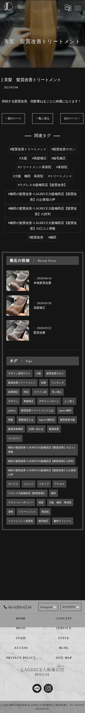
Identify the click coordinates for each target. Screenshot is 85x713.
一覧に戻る (42, 118)
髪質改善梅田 (15, 429)
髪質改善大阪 (67, 420)
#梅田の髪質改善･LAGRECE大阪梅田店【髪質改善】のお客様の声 (42, 196)
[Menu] (78, 8)
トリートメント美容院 (20, 521)
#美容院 (61, 167)
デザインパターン (49, 401)
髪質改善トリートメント (22, 382)
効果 (43, 382)
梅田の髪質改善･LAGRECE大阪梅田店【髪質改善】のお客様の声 (42, 472)
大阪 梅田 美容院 (60, 502)
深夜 (10, 512)
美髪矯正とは (26, 420)
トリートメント (27, 512)
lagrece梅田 (65, 410)
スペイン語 (40, 392)
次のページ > (72, 118)
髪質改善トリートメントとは (37, 410)
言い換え (57, 392)
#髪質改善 (36, 237)
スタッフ (44, 484)
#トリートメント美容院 (34, 167)
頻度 (41, 502)
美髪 (10, 420)
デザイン (13, 401)
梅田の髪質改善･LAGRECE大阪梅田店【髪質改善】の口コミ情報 (42, 449)
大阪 (38, 373)
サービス (13, 484)
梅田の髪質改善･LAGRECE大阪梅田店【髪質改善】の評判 (40, 461)
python (12, 410)
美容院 (45, 512)
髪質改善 (54, 429)
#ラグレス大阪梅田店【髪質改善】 (42, 185)
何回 (26, 392)
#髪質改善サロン (63, 149)
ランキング (57, 382)
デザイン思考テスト (19, 373)
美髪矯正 (29, 401)
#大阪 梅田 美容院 (28, 176)
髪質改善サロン (55, 373)
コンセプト (14, 438)
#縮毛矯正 (58, 158)
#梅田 (52, 237)
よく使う (69, 401)
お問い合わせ (36, 429)
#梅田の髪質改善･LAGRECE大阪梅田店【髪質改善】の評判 (42, 211)
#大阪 (23, 158)
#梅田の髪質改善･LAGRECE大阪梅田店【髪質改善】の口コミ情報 (42, 225)
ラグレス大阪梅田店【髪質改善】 (27, 493)
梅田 (53, 493)
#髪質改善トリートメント (28, 149)
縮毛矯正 (44, 521)
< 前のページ (13, 118)
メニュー (29, 484)
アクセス (59, 484)
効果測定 (13, 392)
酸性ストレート (62, 521)
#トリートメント (60, 176)
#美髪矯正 (39, 158)
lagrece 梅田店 (47, 420)
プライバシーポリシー (20, 502)
